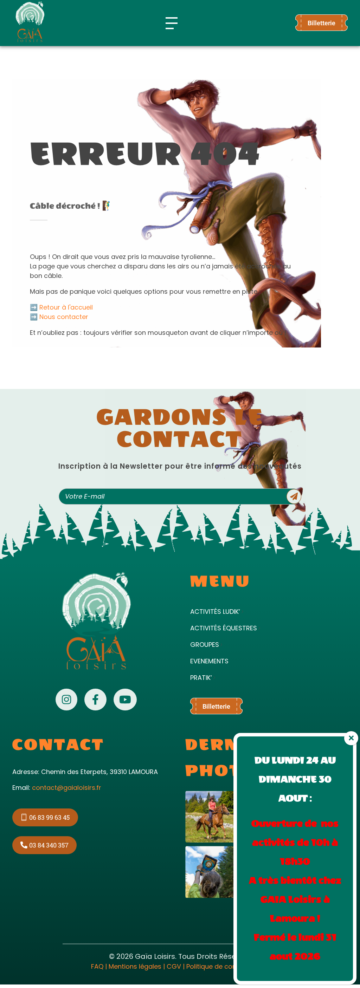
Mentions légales (135, 966)
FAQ (97, 966)
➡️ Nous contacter (59, 316)
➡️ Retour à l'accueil (61, 307)
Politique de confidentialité (227, 966)
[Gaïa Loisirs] (29, 22)
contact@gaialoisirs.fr (66, 787)
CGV (174, 966)
